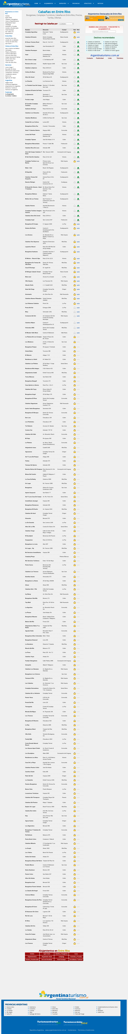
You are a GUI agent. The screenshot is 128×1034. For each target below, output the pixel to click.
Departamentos (32, 956)
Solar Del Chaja (29, 289)
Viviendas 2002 (29, 327)
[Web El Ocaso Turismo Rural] (78, 43)
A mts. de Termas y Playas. (116, 17)
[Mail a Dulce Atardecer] (74, 871)
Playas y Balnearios (10, 52)
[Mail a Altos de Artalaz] (74, 879)
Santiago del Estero (34, 1014)
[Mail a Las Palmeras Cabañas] (74, 304)
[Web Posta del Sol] (78, 308)
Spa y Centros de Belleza (12, 48)
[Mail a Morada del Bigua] (74, 712)
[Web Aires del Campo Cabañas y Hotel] (78, 153)
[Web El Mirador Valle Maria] (78, 333)
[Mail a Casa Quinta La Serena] (74, 386)
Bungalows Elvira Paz (31, 126)
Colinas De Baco (30, 72)
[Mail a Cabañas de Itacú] (74, 514)
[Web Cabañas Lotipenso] (78, 68)
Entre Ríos (55, 1009)
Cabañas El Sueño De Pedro (33, 90)
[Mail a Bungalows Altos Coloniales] (74, 636)
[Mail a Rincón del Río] (74, 649)
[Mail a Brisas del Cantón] (74, 475)
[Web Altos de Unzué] (78, 78)
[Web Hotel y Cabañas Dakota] (78, 131)
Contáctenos (72, 1030)
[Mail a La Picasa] (74, 613)
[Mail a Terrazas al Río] (74, 679)
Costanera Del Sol (30, 316)
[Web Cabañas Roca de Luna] (78, 148)
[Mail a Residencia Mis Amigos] (74, 369)
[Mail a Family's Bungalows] (74, 661)
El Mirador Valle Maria (31, 332)
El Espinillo (28, 172)
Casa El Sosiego (30, 267)
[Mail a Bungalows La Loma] (74, 545)
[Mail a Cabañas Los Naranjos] (74, 670)
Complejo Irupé (29, 220)
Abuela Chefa (29, 285)
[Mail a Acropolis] (74, 665)
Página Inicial (9, 82)
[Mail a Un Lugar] (74, 484)
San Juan (54, 1012)
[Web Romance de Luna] (78, 64)
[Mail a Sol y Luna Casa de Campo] (74, 497)
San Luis (77, 1012)
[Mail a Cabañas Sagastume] (74, 404)
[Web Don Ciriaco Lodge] (78, 60)
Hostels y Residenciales (11, 28)
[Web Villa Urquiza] (78, 282)
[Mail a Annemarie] (74, 295)
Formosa (77, 1009)
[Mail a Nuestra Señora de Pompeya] (74, 470)
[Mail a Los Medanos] (74, 342)
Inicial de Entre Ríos (10, 38)
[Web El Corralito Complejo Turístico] (78, 104)
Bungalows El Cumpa (31, 224)
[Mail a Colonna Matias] (74, 895)
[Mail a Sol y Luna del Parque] (74, 457)
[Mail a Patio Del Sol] (74, 776)
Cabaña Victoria (30, 205)
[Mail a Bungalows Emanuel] (74, 641)
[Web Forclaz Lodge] (78, 100)
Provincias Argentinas (11, 84)
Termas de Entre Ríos (11, 42)
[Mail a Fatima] (74, 461)
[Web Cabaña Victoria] (78, 206)
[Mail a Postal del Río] (74, 703)
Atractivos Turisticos (11, 88)
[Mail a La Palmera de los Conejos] (74, 337)
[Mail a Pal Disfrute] (74, 836)
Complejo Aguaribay (31, 32)
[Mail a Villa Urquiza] (74, 282)
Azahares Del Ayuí (30, 108)
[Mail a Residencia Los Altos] (74, 758)
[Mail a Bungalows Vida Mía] (74, 599)
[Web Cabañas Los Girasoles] (78, 113)
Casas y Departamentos (12, 21)
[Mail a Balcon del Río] (74, 622)
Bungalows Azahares (31, 251)
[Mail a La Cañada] (74, 931)
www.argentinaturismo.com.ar (55, 1030)
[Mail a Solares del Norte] (74, 229)
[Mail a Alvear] (74, 586)
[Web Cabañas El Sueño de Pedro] (78, 91)
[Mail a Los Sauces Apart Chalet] (74, 749)
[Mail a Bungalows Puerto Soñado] (74, 887)
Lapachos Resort (30, 246)
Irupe (26, 54)
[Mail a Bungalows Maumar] (74, 617)
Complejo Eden (29, 46)
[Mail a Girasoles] (74, 519)
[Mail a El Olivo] (74, 921)
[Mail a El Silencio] (74, 356)
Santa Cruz (101, 1012)
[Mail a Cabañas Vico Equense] (74, 242)
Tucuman (55, 1014)
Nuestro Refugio (30, 182)
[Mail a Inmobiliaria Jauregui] (74, 501)
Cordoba (9, 1009)
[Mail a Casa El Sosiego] (74, 268)
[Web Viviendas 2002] (78, 328)
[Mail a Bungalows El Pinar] (74, 399)
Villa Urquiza (29, 281)
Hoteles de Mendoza (111, 47)
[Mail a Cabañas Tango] (74, 531)
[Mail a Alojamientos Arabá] (74, 373)
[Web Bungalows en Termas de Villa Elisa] (78, 263)
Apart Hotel (8, 17)
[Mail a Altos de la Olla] (74, 527)
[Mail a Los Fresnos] (74, 944)
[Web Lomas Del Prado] (78, 135)
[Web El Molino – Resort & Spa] (78, 259)
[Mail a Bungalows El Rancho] (74, 721)
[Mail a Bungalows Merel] (74, 730)
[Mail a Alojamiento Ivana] (74, 448)
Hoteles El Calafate (93, 47)
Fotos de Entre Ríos (10, 62)
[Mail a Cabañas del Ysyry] (74, 390)
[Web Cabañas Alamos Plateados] (78, 299)
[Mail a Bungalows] (74, 488)
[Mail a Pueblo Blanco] (74, 865)
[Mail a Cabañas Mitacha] (74, 844)
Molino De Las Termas (31, 199)
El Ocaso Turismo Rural (32, 42)
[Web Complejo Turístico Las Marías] (78, 162)
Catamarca (32, 1007)
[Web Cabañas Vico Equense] (78, 242)
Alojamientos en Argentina (12, 86)
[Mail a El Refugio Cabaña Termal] (74, 272)
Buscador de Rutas (10, 69)
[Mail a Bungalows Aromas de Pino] (74, 900)
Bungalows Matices (31, 194)
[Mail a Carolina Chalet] (74, 772)
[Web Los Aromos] (78, 235)
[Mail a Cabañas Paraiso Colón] (74, 768)
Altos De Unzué (29, 77)
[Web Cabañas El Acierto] (78, 38)
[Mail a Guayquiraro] (74, 540)
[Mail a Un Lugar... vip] (74, 549)
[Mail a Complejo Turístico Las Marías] (74, 162)
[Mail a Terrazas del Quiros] (74, 466)
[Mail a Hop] (74, 816)
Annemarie (28, 294)
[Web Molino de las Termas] (78, 199)
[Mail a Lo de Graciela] (74, 523)
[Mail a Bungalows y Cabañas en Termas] (74, 830)
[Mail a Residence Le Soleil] (74, 360)
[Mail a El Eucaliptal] (74, 536)
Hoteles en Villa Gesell (94, 50)
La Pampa (9, 1010)
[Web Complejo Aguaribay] (78, 33)
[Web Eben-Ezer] (78, 277)
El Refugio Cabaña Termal (33, 271)
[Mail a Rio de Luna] (74, 916)
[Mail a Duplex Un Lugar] (74, 807)
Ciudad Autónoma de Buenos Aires (108, 1007)
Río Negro (9, 1012)
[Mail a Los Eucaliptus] (74, 754)
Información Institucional (12, 71)
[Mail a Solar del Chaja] (74, 290)
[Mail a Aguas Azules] (74, 821)
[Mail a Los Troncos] (74, 716)
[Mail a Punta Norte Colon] (74, 840)
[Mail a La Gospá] (74, 849)
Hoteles (7, 16)
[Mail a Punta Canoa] (74, 565)
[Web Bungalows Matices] (78, 194)
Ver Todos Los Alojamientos (9, 32)
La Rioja (31, 1010)
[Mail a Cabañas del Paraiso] (74, 803)
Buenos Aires (10, 1007)
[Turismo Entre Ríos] (49, 1028)
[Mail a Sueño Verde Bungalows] (74, 409)
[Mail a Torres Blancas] (74, 377)
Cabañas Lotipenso (31, 68)
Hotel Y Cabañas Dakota (32, 130)
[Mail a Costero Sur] (74, 431)
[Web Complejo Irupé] (78, 220)
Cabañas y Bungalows (11, 19)
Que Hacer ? (8, 43)
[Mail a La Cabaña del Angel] (74, 891)
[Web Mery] (78, 312)
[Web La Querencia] (78, 95)
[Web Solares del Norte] (78, 229)
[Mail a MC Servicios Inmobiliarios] (74, 553)
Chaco (54, 1007)
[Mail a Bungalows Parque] (74, 347)
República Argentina (37, 1030)
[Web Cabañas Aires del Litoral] (78, 216)
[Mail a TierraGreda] (74, 707)
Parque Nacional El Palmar (12, 57)
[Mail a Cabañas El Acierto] (74, 38)
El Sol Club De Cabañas (32, 157)
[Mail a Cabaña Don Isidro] (74, 811)
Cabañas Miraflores (31, 118)
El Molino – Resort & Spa (32, 258)
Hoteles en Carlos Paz (111, 42)
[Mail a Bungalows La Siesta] (74, 581)
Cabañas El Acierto (30, 37)
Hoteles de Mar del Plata (95, 48)
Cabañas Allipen (30, 322)
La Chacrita (28, 81)
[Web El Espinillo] (78, 173)
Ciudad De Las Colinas (32, 122)
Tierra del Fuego (79, 1014)
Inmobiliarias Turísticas (76, 959)
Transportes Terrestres (11, 72)
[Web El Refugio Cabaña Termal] (78, 272)
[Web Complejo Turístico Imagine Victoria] (78, 211)
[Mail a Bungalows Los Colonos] (74, 675)
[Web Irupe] (78, 55)
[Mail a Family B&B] (74, 740)
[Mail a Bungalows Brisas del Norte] (74, 861)
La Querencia (29, 94)
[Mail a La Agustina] (74, 608)
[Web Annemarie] (78, 295)
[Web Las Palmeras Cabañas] (78, 304)
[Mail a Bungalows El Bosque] (74, 413)
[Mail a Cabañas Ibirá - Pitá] (74, 590)
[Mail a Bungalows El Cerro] (74, 907)
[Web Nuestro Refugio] (78, 183)
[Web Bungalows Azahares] (78, 252)
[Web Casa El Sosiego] (78, 268)
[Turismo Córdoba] (75, 1028)
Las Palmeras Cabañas (32, 303)
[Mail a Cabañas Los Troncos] (74, 572)
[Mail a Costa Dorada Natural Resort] (74, 744)
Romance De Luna (30, 63)
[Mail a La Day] (74, 726)
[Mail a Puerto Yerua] (74, 698)
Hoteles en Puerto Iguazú (112, 50)
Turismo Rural (9, 60)
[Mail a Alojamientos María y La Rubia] (74, 626)
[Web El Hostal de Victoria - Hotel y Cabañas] (78, 188)
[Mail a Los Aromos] (74, 235)
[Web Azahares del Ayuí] (78, 109)
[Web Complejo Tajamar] (78, 140)
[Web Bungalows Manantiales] (78, 144)
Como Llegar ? (9, 67)
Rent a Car (8, 76)
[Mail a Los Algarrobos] (74, 826)
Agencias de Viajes (10, 78)
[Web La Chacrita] (78, 82)
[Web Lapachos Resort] (78, 247)
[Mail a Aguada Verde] (74, 631)
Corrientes (32, 1009)
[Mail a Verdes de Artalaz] (74, 857)
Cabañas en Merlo (110, 48)
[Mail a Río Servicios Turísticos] (74, 561)
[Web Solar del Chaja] (78, 290)
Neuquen (100, 1010)
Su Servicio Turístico (11, 96)
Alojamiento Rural (10, 23)
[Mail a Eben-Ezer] (74, 277)
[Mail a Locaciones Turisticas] (74, 794)
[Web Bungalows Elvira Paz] (78, 127)
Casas (76, 954)
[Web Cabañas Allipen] (78, 323)
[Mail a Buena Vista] (74, 790)
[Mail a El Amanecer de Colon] (74, 912)
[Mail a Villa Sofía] (74, 735)
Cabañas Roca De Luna (32, 147)
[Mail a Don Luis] (74, 418)
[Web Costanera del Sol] (78, 316)
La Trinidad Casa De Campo (33, 85)
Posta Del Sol (29, 307)
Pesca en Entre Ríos (11, 55)
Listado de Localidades (11, 40)
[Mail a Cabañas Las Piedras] (74, 364)
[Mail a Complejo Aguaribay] (74, 33)
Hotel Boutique (9, 30)
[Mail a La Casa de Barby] (74, 480)
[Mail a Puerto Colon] (74, 875)
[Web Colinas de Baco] (78, 73)
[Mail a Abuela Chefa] (74, 286)
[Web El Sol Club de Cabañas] (78, 157)
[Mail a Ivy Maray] (74, 595)
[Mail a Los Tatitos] (74, 853)
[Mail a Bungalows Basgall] (74, 382)
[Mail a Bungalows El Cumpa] (74, 225)
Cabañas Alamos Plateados (33, 298)
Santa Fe (9, 1014)
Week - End (28, 168)
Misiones (77, 1010)
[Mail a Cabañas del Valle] (74, 435)
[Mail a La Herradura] (74, 645)
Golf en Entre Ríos (10, 59)
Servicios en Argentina (11, 89)
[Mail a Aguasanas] (74, 452)
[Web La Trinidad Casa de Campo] (78, 86)
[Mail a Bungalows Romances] (74, 506)
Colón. (93, 17)
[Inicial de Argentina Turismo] (17, 6)
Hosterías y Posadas (11, 26)
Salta (30, 1012)
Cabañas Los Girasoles (32, 113)
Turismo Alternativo (10, 53)
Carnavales (8, 50)
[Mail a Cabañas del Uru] (74, 926)
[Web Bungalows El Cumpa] (78, 225)
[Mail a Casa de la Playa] (74, 763)
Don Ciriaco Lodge (30, 59)
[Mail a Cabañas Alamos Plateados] (74, 299)
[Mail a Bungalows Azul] (74, 883)
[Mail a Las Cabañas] (74, 684)
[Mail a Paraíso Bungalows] (74, 785)
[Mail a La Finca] (74, 653)
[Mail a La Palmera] (74, 443)
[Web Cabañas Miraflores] (78, 118)
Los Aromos (28, 235)
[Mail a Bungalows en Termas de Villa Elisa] (74, 263)
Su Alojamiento (9, 94)
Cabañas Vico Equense (32, 241)
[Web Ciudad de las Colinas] (78, 123)
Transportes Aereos (11, 74)
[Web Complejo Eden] (78, 47)
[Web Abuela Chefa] (78, 286)
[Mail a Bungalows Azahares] (74, 252)
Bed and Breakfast (47, 959)
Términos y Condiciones (86, 1030)
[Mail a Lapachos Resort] (74, 247)
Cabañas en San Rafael (111, 45)
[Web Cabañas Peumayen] (78, 51)
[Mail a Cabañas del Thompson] (74, 798)
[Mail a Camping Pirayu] (74, 557)
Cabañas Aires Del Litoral (32, 215)
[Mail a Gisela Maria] (74, 352)
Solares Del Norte (30, 228)
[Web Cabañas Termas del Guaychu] (78, 178)
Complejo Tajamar (30, 139)
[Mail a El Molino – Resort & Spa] (74, 259)
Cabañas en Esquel (93, 45)
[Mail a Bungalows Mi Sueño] (74, 510)
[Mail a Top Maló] (74, 603)
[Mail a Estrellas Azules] (74, 577)
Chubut (77, 1007)
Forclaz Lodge (29, 99)
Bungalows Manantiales (32, 143)
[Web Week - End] (78, 168)
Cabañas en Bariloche (94, 42)
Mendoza (55, 1010)
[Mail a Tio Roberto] (74, 427)
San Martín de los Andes (94, 43)
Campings (8, 24)
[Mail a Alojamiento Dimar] (74, 940)
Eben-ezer (28, 276)
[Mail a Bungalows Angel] (74, 395)
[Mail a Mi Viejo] (74, 439)
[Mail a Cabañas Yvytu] (74, 657)
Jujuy (99, 1009)
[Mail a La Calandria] (74, 781)
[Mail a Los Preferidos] (74, 422)
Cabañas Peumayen (31, 50)
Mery (26, 311)
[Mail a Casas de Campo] (74, 935)
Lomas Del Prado (30, 134)
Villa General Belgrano (111, 43)
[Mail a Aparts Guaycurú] (74, 493)
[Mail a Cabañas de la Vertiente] (74, 694)
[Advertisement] (54, 975)
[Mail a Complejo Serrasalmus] (74, 689)
